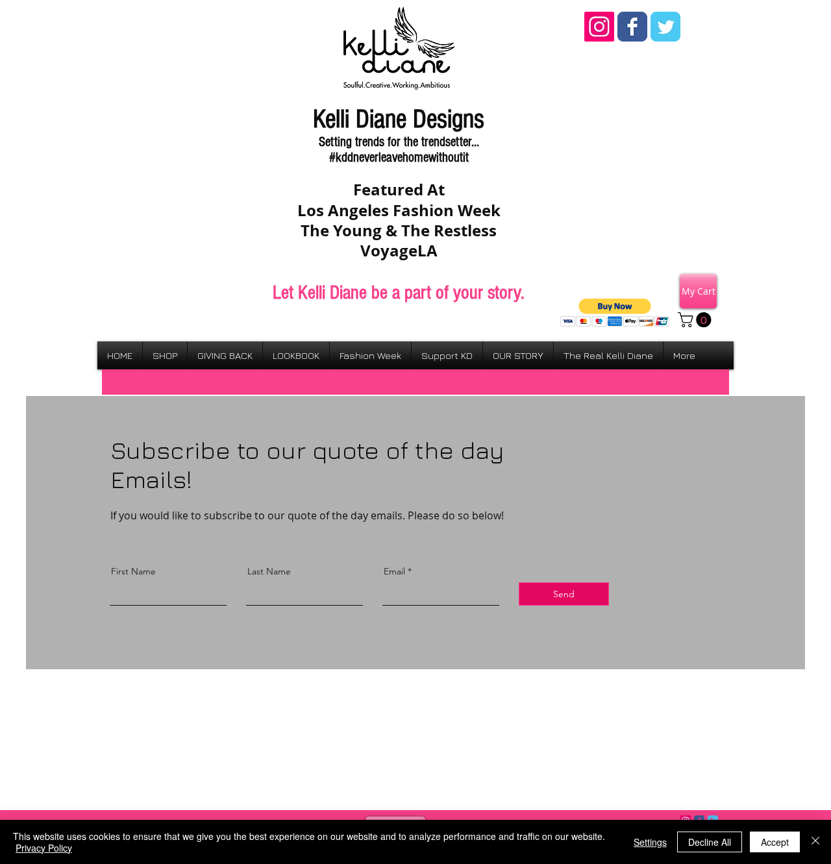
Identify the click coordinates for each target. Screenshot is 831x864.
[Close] (815, 842)
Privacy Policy (44, 847)
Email (394, 571)
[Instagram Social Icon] (599, 27)
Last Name (269, 571)
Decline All (709, 841)
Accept (775, 841)
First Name (133, 571)
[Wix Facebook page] (632, 27)
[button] (615, 312)
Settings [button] (650, 841)
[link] (696, 319)
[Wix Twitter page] (665, 27)
